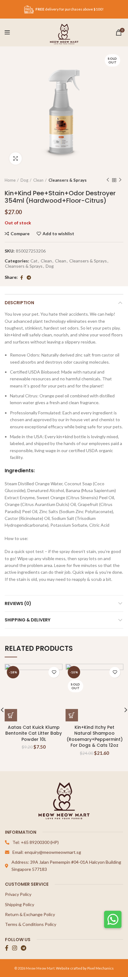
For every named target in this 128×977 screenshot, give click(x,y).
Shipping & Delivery (27, 620)
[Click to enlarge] (15, 158)
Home (10, 180)
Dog (24, 180)
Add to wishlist (58, 233)
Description (19, 303)
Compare (20, 233)
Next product (120, 180)
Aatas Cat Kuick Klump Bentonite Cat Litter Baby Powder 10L (33, 733)
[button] (112, 919)
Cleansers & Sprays (67, 180)
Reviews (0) (18, 603)
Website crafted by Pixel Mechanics (85, 968)
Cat (34, 260)
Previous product (108, 180)
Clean (38, 180)
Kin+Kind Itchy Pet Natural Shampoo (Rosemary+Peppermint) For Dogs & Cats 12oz (94, 736)
